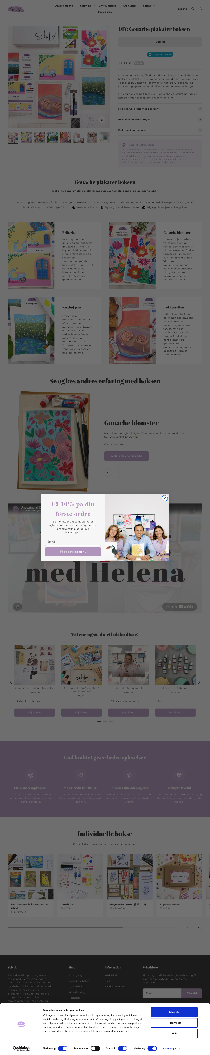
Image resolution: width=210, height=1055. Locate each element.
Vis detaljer (169, 1048)
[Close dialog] (165, 498)
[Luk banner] (205, 1008)
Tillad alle (174, 1012)
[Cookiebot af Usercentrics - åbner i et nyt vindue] (21, 1048)
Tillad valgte (174, 1022)
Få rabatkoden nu (73, 552)
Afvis (174, 1033)
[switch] (95, 1048)
